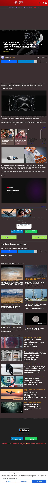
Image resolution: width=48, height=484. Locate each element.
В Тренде (11, 7)
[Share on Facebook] (9, 61)
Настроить (8, 481)
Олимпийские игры (12, 280)
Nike (3, 244)
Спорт (19, 42)
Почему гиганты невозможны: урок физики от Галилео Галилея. (32, 407)
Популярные (29, 7)
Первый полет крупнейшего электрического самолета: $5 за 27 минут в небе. (35, 395)
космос (5, 280)
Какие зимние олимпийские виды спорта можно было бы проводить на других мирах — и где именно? (12, 283)
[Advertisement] (24, 19)
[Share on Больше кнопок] (35, 61)
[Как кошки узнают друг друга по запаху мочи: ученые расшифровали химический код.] (12, 369)
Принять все (39, 481)
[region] (24, 477)
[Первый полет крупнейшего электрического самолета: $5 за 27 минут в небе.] (12, 394)
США (37, 279)
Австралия (35, 376)
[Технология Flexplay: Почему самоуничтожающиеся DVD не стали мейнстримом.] (12, 342)
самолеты (42, 389)
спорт (24, 244)
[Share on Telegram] (26, 61)
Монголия (12, 303)
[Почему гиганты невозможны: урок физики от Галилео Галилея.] (12, 407)
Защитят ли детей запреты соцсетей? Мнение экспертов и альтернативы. (33, 381)
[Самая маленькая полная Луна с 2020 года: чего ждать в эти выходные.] (36, 319)
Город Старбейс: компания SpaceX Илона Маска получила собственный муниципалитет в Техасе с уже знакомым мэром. (35, 306)
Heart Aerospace (36, 389)
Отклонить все (24, 481)
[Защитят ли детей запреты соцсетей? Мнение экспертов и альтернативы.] (12, 381)
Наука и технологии (9, 42)
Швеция (25, 390)
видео (7, 244)
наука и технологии (16, 244)
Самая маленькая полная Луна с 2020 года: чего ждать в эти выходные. (35, 329)
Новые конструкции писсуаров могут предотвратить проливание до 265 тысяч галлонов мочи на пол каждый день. (12, 329)
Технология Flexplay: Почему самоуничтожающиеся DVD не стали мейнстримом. (34, 342)
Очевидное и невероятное (30, 279)
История (39, 376)
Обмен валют (16, 443)
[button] (39, 3)
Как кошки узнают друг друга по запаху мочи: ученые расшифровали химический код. (34, 369)
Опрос (43, 376)
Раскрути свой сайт (7, 443)
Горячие (20, 7)
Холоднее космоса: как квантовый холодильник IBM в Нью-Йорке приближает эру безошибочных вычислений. (35, 356)
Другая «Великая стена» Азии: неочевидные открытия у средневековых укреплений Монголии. (10, 308)
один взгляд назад (14, 304)
